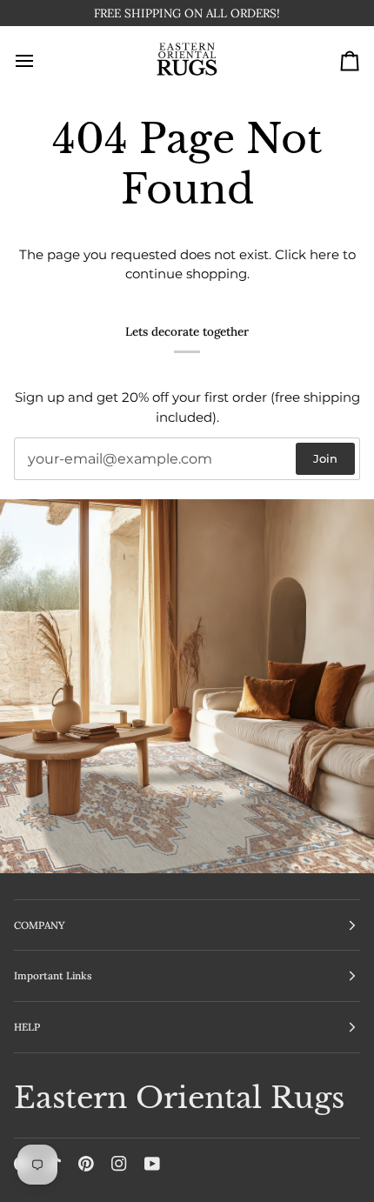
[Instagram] (119, 1164)
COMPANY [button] (39, 925)
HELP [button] (27, 1026)
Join (325, 459)
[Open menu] (40, 64)
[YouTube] (152, 1164)
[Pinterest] (86, 1164)
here (324, 258)
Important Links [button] (53, 976)
